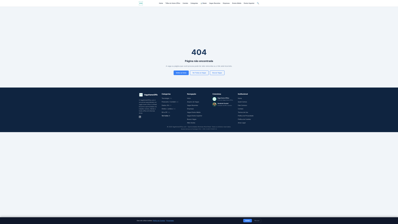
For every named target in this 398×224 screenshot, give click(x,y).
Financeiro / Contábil (170, 102)
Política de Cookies (159, 220)
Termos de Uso (243, 112)
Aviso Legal (242, 123)
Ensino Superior (249, 3)
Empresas (226, 3)
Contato (240, 109)
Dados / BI (166, 105)
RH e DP (166, 112)
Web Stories (191, 123)
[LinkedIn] (140, 117)
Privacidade (170, 220)
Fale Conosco (242, 105)
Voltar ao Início (181, 73)
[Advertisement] (199, 22)
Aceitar (247, 220)
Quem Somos (242, 102)
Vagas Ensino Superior (194, 116)
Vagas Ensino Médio (194, 112)
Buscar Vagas (217, 73)
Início (189, 98)
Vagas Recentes (214, 3)
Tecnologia (167, 98)
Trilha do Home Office (172, 3)
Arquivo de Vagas (193, 102)
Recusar (256, 220)
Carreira (185, 3)
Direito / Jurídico (168, 109)
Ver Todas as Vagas (199, 73)
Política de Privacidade (245, 116)
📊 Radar (203, 3)
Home (161, 3)
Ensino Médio (236, 3)
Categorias (194, 3)
